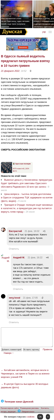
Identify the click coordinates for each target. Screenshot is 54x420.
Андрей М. (19, 257)
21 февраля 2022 (10, 71)
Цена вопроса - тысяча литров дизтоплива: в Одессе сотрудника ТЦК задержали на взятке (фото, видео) (26, 197)
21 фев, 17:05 (30, 297)
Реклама (27, 51)
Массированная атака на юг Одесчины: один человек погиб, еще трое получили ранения (15, 22)
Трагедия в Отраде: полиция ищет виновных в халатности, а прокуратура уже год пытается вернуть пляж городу (27, 208)
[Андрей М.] (5, 261)
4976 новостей (18, 169)
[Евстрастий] (3, 231)
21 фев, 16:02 (32, 231)
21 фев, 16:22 (35, 257)
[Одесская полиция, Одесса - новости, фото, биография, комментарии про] (6, 172)
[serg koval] (3, 297)
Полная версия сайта (10, 408)
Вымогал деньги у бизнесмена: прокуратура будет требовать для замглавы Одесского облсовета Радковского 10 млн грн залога (26, 183)
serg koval (14, 297)
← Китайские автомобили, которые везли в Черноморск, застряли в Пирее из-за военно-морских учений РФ (25, 373)
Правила (47, 349)
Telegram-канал (28, 412)
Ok (40, 416)
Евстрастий (15, 231)
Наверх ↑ (9, 353)
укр (44, 32)
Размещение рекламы (29, 408)
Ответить (14, 249)
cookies (30, 416)
